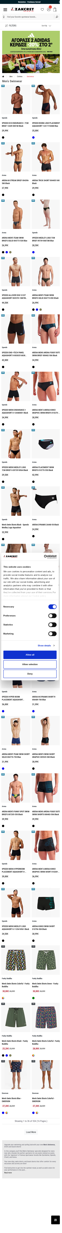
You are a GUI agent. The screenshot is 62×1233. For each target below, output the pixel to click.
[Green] (33, 998)
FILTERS (12, 25)
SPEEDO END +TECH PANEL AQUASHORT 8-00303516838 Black (13, 355)
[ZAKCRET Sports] (22, 9)
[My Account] (49, 9)
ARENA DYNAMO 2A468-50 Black (45, 524)
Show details (44, 645)
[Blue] (33, 137)
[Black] (3, 137)
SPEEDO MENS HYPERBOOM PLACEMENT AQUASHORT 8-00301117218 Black (13, 872)
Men (11, 77)
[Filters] (55, 1220)
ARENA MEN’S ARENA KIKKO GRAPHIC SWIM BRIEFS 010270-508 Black (45, 413)
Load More (31, 1132)
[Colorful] (3, 998)
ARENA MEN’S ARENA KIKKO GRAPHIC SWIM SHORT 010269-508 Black (45, 872)
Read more (8, 1173)
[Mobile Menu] (4, 9)
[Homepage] (3, 77)
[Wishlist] (42, 9)
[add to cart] (55, 9)
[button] (3, 16)
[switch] (52, 615)
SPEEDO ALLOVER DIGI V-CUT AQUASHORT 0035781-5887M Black (14, 298)
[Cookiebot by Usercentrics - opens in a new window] (44, 557)
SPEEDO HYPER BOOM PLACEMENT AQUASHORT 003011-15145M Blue (12, 700)
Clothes (19, 77)
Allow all (30, 654)
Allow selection (30, 664)
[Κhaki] (10, 252)
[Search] (57, 17)
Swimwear (30, 77)
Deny (30, 673)
